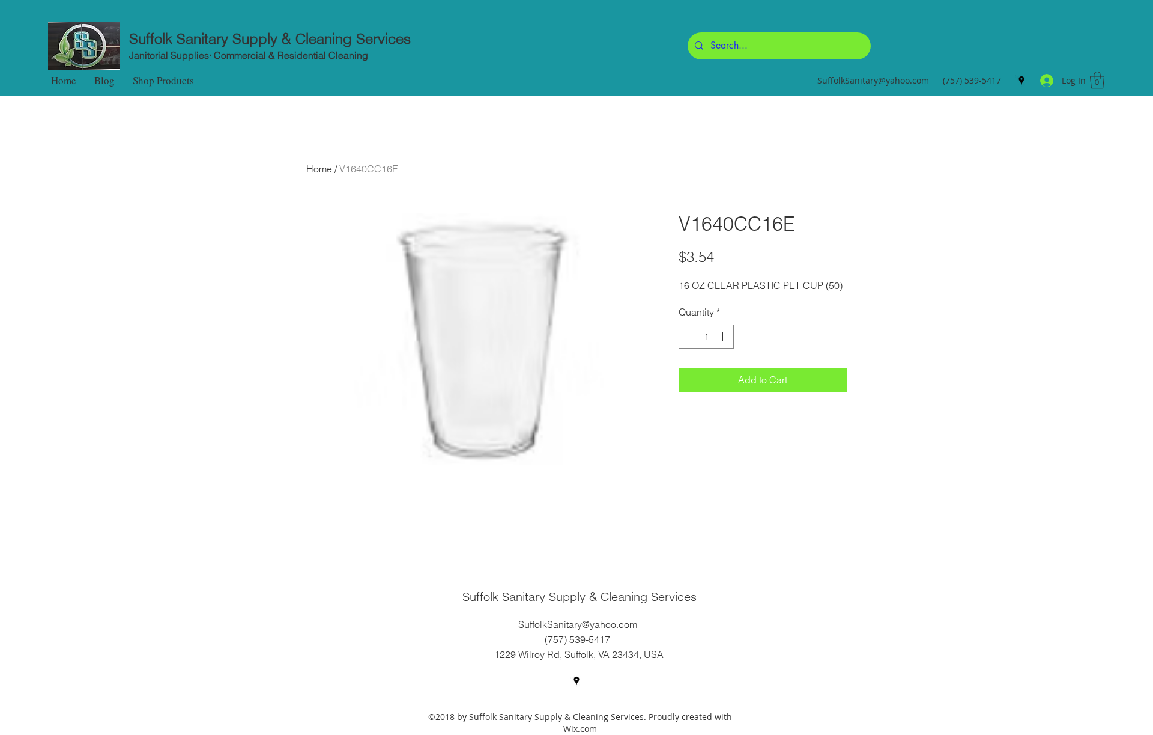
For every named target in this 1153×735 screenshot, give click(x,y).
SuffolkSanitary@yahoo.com (873, 80)
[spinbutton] (706, 336)
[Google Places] (1021, 81)
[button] (1097, 80)
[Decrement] (688, 336)
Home (319, 169)
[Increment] (723, 336)
